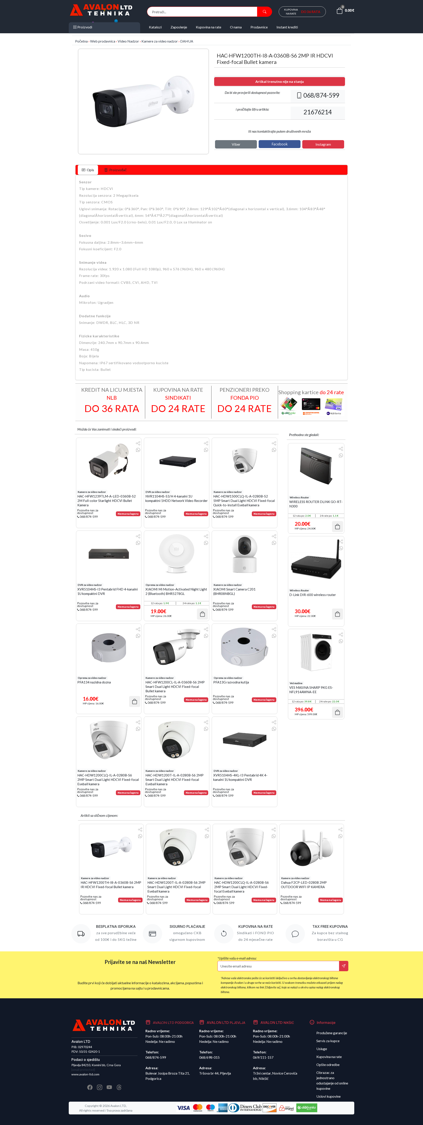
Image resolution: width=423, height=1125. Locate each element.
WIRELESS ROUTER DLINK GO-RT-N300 (316, 504)
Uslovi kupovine (328, 1096)
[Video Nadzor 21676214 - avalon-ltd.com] (143, 101)
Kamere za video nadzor (159, 41)
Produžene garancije (331, 1033)
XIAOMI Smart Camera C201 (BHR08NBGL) (234, 591)
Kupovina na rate (329, 1056)
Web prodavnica (102, 41)
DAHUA (186, 41)
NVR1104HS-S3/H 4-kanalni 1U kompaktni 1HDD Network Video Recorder (176, 498)
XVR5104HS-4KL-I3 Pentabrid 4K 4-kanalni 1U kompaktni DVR (240, 777)
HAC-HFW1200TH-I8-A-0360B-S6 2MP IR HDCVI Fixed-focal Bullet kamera (111, 884)
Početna (81, 41)
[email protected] (83, 1069)
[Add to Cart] (202, 614)
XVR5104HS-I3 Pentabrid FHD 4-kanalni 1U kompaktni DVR (107, 591)
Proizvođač (118, 170)
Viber (236, 144)
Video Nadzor (128, 41)
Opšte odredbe (328, 1064)
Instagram (323, 144)
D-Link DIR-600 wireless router (312, 595)
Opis (90, 170)
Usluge (321, 1049)
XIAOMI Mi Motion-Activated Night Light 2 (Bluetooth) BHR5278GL (176, 591)
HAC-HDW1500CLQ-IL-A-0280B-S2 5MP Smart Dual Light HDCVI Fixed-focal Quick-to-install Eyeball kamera (244, 500)
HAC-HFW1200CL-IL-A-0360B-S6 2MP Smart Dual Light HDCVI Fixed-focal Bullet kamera (175, 686)
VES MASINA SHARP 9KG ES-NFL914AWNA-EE (311, 689)
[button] (345, 12)
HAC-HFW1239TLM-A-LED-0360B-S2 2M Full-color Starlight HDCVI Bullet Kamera (106, 500)
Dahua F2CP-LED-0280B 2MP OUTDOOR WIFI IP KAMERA (304, 884)
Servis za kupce (328, 1041)
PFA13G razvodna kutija (231, 682)
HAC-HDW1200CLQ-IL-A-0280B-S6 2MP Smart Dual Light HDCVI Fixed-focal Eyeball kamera (108, 779)
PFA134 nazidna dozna (94, 682)
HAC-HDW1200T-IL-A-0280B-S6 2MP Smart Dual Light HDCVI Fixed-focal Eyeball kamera (174, 779)
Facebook (280, 144)
